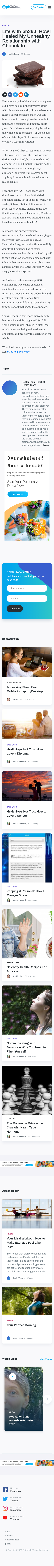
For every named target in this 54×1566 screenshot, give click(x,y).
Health (5, 26)
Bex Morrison (18, 699)
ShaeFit (9, 1535)
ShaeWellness (12, 1539)
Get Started (38, 7)
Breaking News (14, 683)
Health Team (13, 54)
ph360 (8, 1543)
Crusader (11, 1119)
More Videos (46, 1359)
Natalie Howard (19, 761)
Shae (7, 1531)
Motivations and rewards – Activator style (21, 1420)
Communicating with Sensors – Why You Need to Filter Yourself (26, 1047)
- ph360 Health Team (33, 383)
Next (47, 1399)
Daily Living (12, 745)
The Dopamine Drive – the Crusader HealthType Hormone (25, 1127)
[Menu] (49, 7)
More (46, 445)
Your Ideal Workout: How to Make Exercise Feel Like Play (26, 1242)
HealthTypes (13, 963)
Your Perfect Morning (21, 1325)
